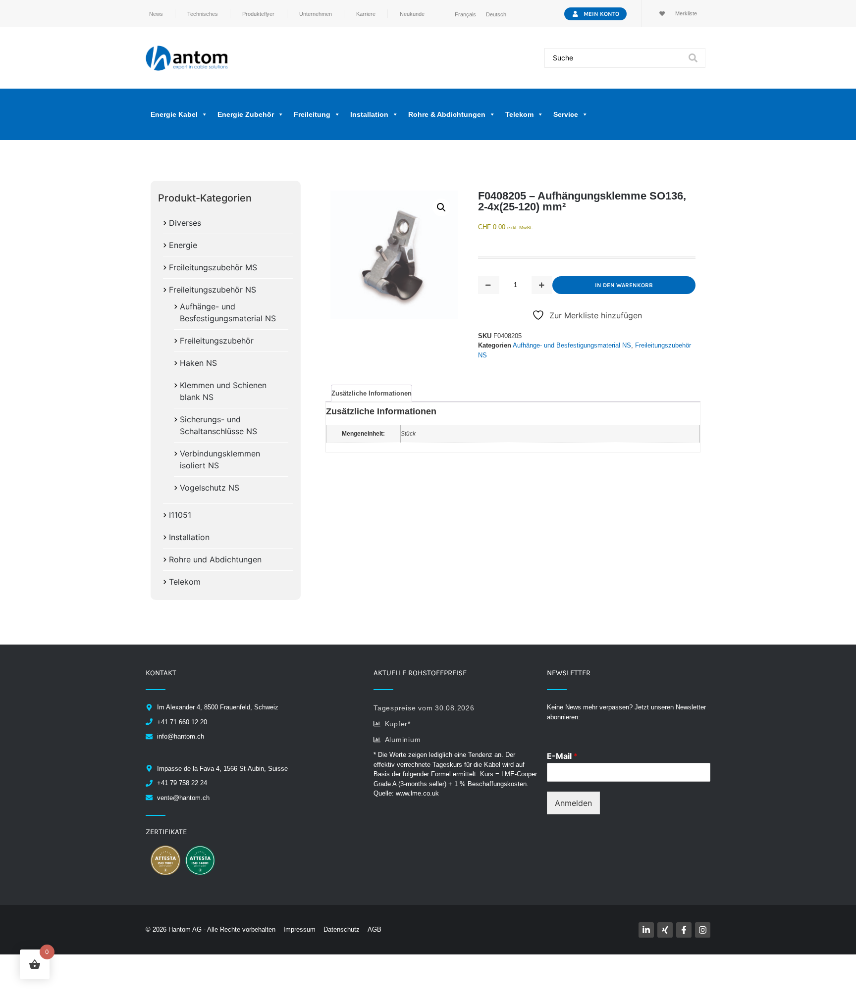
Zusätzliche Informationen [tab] (371, 393)
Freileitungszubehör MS (213, 267)
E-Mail (562, 756)
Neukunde (412, 14)
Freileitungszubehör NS (212, 290)
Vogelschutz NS (209, 488)
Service (565, 114)
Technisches (202, 14)
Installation (189, 537)
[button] (441, 207)
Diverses (185, 223)
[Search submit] (693, 58)
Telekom (185, 582)
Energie (183, 245)
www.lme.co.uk (417, 793)
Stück (408, 433)
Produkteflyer (258, 14)
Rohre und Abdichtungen (215, 559)
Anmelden (573, 803)
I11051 (180, 515)
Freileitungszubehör (217, 341)
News (156, 14)
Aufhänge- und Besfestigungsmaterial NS (572, 345)
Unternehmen (315, 14)
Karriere (365, 14)
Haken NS (198, 363)
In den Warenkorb (624, 285)
